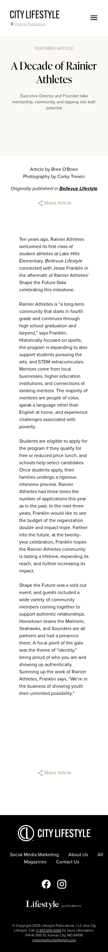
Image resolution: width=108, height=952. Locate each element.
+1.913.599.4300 (48, 930)
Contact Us (67, 862)
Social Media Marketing (34, 855)
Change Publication (30, 24)
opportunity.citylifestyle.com (54, 940)
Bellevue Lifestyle (78, 189)
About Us (78, 855)
